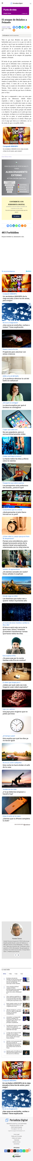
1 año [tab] (21, 973)
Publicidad (16, 1140)
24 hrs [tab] (4, 973)
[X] (8, 1151)
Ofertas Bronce (23, 191)
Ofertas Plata (22, 189)
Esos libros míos (7, 156)
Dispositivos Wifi (9, 185)
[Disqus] (16, 851)
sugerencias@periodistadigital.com (16, 1130)
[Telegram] (25, 27)
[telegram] (21, 1151)
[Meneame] (28, 27)
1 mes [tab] (15, 973)
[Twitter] (17, 27)
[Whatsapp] (22, 27)
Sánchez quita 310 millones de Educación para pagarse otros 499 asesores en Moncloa (14, 1052)
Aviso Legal (16, 1134)
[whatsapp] (24, 1151)
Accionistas (16, 1143)
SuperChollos (23, 184)
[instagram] (17, 1151)
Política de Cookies (16, 1138)
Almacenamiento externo (9, 182)
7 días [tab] (10, 973)
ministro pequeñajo (14, 35)
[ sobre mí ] (24, 13)
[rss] (27, 1151)
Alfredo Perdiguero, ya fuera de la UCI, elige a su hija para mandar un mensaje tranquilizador (13, 1012)
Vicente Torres (6, 27)
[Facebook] (14, 27)
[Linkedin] (19, 27)
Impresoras (9, 187)
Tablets (9, 192)
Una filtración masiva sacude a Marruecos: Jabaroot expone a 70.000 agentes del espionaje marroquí (13, 1027)
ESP (30, 3)
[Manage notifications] (29, 1150)
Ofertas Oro (22, 187)
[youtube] (11, 1151)
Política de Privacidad (16, 1136)
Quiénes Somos (16, 1142)
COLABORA (17, 216)
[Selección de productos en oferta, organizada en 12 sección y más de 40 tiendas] (16, 163)
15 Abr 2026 (4, 28)
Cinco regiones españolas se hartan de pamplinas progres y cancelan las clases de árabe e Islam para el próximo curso (14, 998)
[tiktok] (14, 1151)
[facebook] (5, 1151)
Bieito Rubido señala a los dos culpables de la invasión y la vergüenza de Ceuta (14, 1005)
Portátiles (9, 189)
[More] (14, 30)
